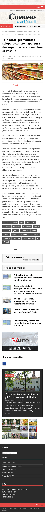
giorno (15, 230)
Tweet (15, 85)
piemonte (35, 234)
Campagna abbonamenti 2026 (18, 11)
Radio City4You (7, 473)
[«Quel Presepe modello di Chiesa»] (15, 424)
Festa (36, 226)
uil (37, 238)
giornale (7, 230)
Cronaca (38, 56)
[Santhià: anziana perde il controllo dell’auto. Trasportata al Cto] (15, 437)
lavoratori (25, 230)
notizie (6, 234)
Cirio (27, 223)
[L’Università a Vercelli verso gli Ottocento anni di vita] (22, 390)
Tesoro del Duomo (9, 469)
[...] (33, 410)
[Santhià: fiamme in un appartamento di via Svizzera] (33, 437)
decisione (16, 226)
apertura (14, 223)
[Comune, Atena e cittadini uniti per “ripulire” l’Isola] (7, 313)
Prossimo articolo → (32, 260)
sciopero (7, 238)
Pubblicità (40, 11)
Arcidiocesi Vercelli (9, 463)
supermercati (28, 238)
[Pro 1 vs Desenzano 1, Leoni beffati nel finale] (6, 431)
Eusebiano (27, 226)
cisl (34, 223)
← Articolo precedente (14, 257)
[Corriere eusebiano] (22, 18)
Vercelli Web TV (8, 476)
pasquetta (24, 234)
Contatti (33, 11)
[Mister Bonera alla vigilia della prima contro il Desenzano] (24, 431)
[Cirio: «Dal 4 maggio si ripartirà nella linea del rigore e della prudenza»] (7, 278)
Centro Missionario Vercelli (12, 466)
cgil (21, 223)
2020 (5, 223)
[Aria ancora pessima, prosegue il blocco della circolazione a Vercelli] (7, 302)
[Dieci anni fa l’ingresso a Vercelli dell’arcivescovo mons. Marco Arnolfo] (6, 424)
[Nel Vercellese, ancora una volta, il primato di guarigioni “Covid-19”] (7, 324)
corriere (7, 226)
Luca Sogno (28, 56)
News (34, 230)
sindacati (16, 238)
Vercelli (6, 242)
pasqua (15, 234)
